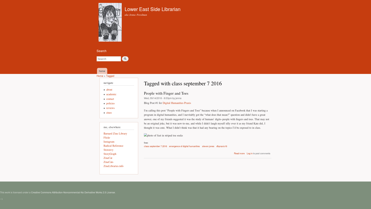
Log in (250, 153)
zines (109, 112)
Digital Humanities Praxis (177, 103)
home (102, 71)
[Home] (111, 22)
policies (110, 103)
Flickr (107, 137)
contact (110, 99)
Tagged (110, 76)
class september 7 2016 (155, 146)
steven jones (208, 146)
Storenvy (108, 150)
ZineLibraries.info (113, 166)
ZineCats (108, 162)
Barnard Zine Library (115, 133)
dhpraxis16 (221, 146)
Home (100, 76)
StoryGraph (110, 154)
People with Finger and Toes (166, 93)
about (109, 89)
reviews (110, 108)
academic (111, 94)
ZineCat (108, 158)
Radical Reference (113, 145)
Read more (239, 153)
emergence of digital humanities (184, 146)
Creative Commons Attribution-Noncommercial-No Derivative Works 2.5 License (73, 192)
